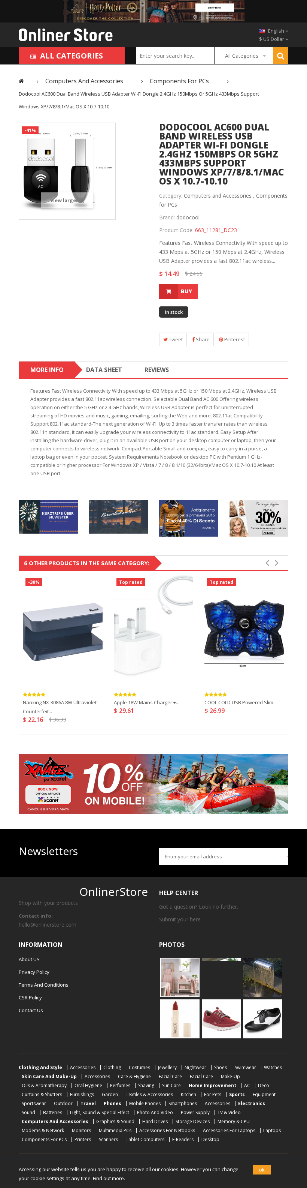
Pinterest (234, 339)
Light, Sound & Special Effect (99, 1112)
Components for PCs (44, 1139)
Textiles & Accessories (149, 1094)
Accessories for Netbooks (167, 1130)
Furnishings (82, 1094)
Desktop (210, 1139)
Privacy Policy (34, 972)
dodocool (188, 217)
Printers (83, 1139)
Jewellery (167, 1067)
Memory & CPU (234, 1121)
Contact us (31, 1010)
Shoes (220, 1067)
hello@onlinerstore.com (47, 924)
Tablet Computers (145, 1139)
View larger (64, 200)
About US (29, 959)
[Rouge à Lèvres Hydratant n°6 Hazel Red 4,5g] (180, 1018)
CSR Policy (30, 997)
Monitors (81, 1130)
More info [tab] (47, 370)
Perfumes (120, 1085)
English (276, 30)
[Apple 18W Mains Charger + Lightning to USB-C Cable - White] (154, 631)
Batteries (52, 1112)
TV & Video (229, 1112)
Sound (28, 1112)
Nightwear (195, 1067)
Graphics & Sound (115, 1121)
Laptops (272, 1130)
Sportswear (34, 1103)
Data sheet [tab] (104, 370)
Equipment (264, 1094)
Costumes (139, 1067)
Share (202, 339)
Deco (263, 1085)
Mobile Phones (145, 1103)
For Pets (212, 1094)
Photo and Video (155, 1112)
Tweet (175, 339)
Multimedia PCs (115, 1130)
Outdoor (63, 1103)
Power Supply (195, 1112)
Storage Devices (193, 1121)
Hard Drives (155, 1121)
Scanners (108, 1139)
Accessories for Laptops (229, 1130)
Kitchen (188, 1094)
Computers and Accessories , (219, 195)
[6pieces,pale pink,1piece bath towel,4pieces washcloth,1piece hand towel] (180, 977)
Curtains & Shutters (42, 1094)
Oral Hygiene (88, 1085)
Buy (186, 291)
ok (262, 1169)
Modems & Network (43, 1130)
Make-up (230, 1076)
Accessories (82, 1067)
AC (247, 1085)
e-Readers (183, 1139)
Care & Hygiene (134, 1076)
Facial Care (170, 1076)
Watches (273, 1067)
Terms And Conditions (44, 984)
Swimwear (245, 1067)
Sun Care (171, 1085)
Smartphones (182, 1103)
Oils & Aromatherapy (44, 1085)
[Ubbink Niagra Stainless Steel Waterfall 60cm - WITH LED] (262, 977)
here (195, 919)
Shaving (146, 1085)
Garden (110, 1094)
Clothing (112, 1067)
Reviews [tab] (157, 370)
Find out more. (109, 1178)
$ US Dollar (272, 39)
